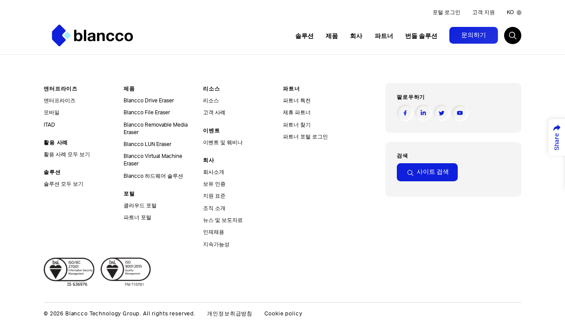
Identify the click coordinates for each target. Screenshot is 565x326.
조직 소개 (214, 208)
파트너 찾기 (297, 124)
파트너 (384, 36)
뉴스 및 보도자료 (223, 220)
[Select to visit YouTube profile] (460, 113)
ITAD (49, 124)
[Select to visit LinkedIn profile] (423, 113)
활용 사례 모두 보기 (67, 154)
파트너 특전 (297, 100)
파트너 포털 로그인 (305, 136)
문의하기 (473, 35)
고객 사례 (214, 112)
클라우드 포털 (140, 205)
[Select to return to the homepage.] (92, 35)
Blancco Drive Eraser (149, 100)
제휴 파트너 (297, 112)
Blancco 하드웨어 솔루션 (153, 176)
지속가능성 (216, 244)
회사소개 (213, 172)
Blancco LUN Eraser (147, 144)
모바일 (52, 112)
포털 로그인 (446, 12)
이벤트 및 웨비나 (223, 142)
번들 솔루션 (421, 36)
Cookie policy (283, 313)
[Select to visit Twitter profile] (441, 113)
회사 (356, 36)
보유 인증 (214, 184)
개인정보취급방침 (229, 313)
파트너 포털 (137, 217)
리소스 (211, 100)
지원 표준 (214, 196)
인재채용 (213, 232)
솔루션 (304, 36)
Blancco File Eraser (147, 112)
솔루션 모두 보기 (63, 184)
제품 (332, 36)
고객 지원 (483, 12)
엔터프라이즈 (59, 100)
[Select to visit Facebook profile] (405, 113)
